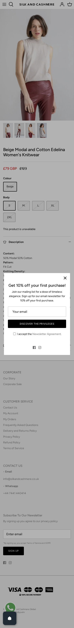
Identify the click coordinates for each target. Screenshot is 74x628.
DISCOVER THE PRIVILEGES (37, 323)
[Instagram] (39, 347)
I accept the (39, 334)
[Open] (9, 618)
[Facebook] (34, 347)
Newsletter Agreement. (47, 334)
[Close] (65, 278)
